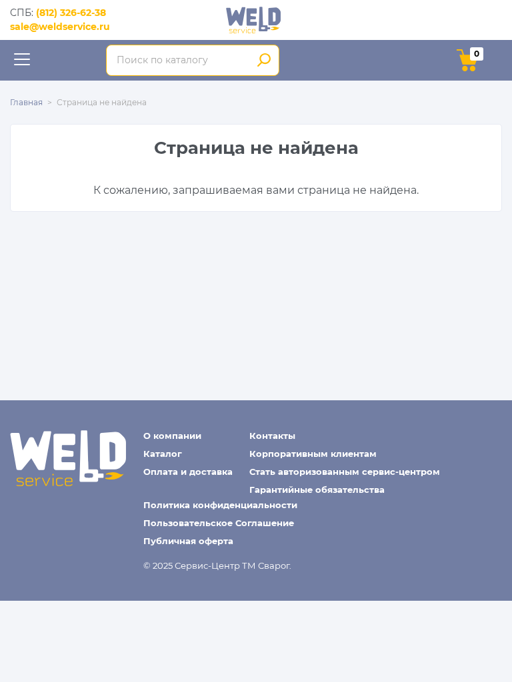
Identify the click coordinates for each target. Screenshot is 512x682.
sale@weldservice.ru (60, 27)
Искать (264, 61)
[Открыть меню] (21, 60)
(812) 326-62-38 (71, 13)
